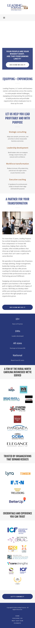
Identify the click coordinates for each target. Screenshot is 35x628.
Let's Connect (17, 596)
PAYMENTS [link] (17, 623)
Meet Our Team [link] (17, 621)
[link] (17, 7)
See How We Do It (17, 65)
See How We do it (17, 307)
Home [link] (17, 616)
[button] (4, 18)
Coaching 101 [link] (17, 618)
